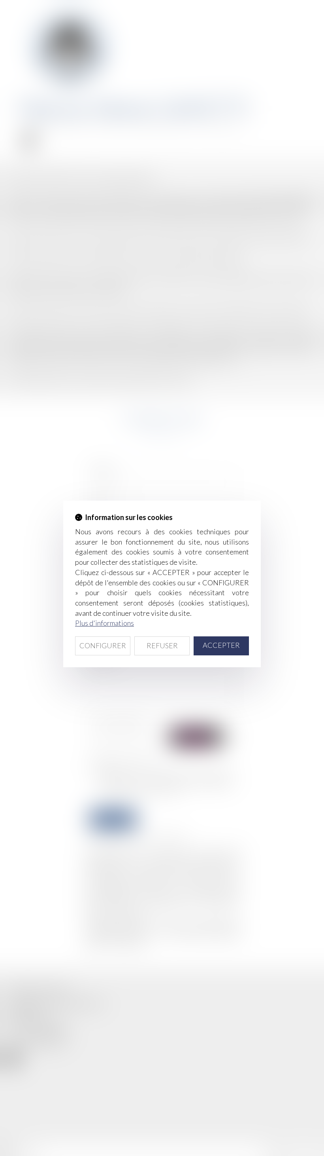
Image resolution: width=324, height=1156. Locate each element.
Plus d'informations (104, 623)
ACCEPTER (221, 645)
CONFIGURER (102, 645)
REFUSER (162, 645)
